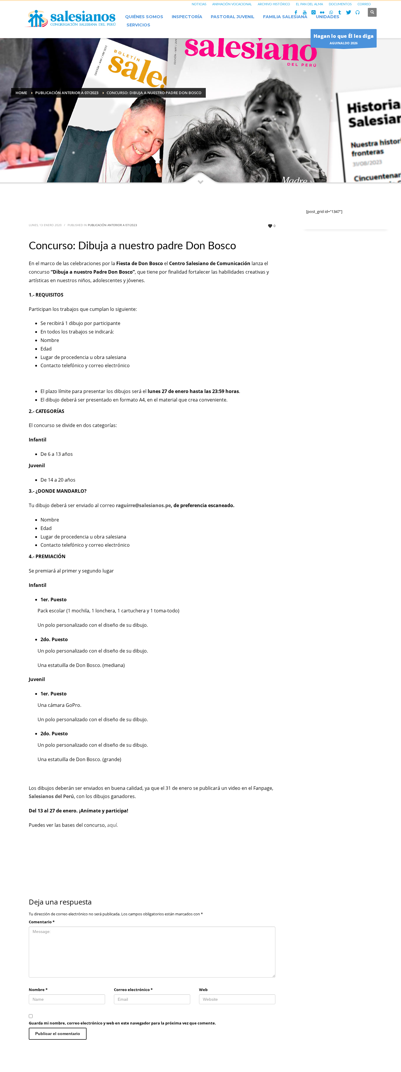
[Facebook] (296, 12)
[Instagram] (313, 12)
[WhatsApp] (331, 12)
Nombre (38, 989)
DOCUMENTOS (340, 4)
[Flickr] (322, 12)
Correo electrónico (133, 989)
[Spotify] (357, 12)
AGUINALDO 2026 (344, 39)
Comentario (42, 921)
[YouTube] (304, 12)
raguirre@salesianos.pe (143, 505)
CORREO (364, 4)
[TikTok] (340, 12)
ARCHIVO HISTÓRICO (274, 4)
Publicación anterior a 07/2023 (112, 225)
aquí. (112, 825)
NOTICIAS (199, 4)
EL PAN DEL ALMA (309, 4)
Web (203, 989)
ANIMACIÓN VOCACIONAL (232, 4)
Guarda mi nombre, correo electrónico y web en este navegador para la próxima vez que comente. (122, 1023)
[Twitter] (348, 12)
